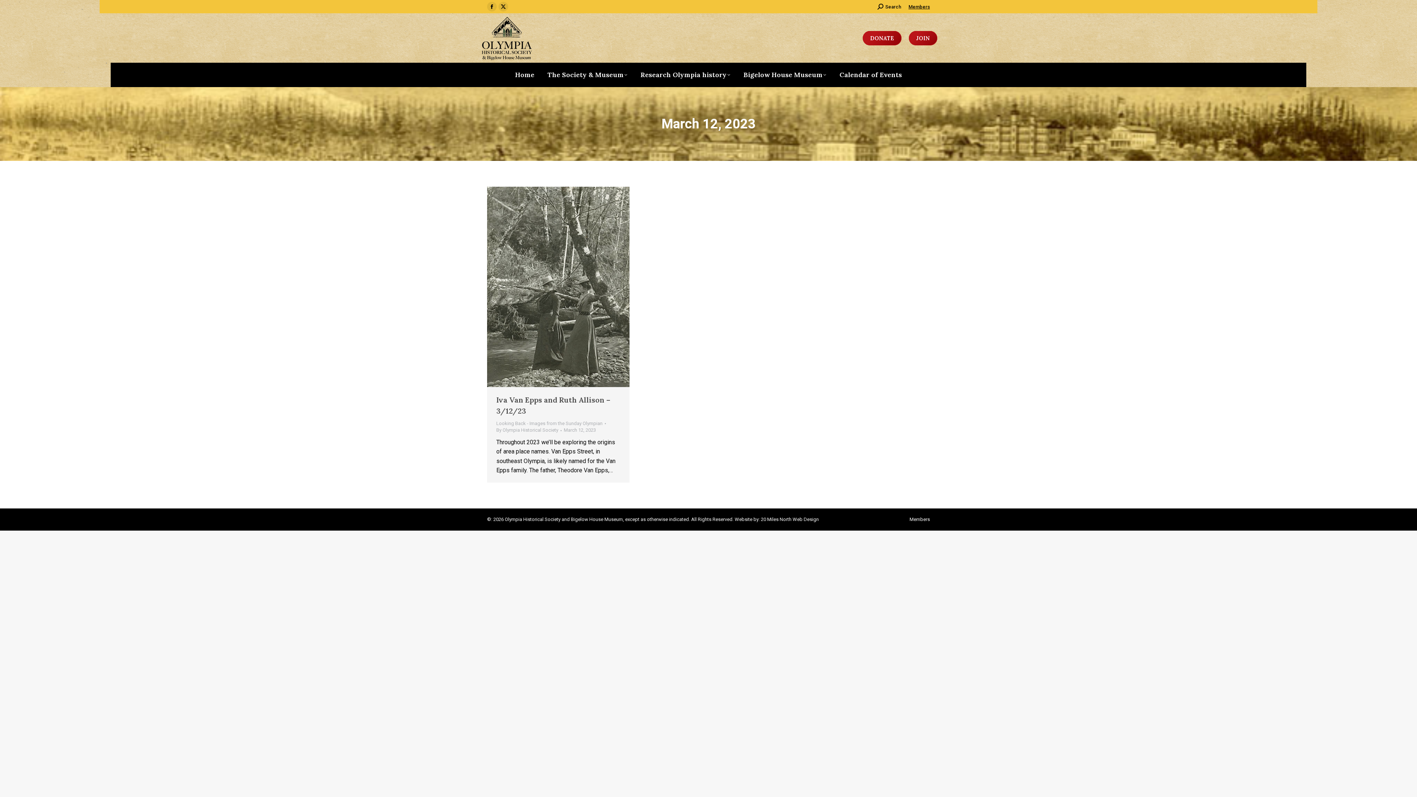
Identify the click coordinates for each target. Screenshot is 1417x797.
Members (919, 7)
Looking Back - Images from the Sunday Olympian (549, 423)
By (527, 430)
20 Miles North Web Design (790, 519)
